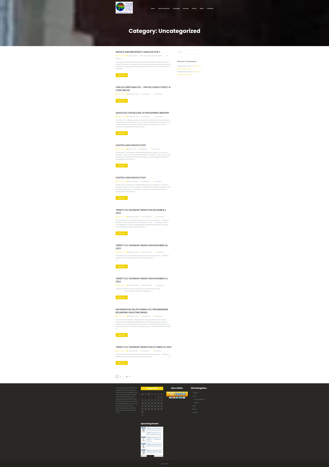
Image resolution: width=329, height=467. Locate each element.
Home (153, 8)
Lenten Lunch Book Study (131, 145)
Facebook (210, 8)
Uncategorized (158, 55)
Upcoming (176, 8)
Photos (194, 8)
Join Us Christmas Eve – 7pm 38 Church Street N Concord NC (143, 88)
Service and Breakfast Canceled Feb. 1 (138, 52)
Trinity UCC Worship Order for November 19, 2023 (142, 280)
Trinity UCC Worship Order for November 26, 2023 (142, 247)
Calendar (195, 393)
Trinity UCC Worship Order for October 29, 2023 (144, 347)
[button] (144, 456)
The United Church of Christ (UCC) (126, 388)
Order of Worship (149, 55)
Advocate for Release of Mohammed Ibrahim (142, 112)
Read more (121, 75)
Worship (185, 8)
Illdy (166, 463)
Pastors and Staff (164, 8)
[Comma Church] (124, 7)
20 (126, 376)
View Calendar (158, 456)
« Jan (142, 414)
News (202, 8)
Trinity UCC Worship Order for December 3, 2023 (141, 211)
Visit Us (196, 402)
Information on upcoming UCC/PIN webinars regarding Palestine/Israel (142, 311)
